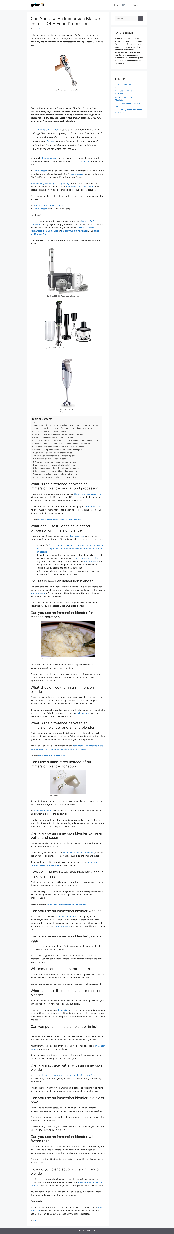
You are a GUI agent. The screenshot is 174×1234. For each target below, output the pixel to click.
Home (116, 5)
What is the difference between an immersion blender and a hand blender (66, 440)
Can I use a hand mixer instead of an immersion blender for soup (61, 443)
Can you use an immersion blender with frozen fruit (56, 474)
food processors (49, 158)
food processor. (91, 561)
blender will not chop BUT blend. (48, 205)
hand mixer (63, 1010)
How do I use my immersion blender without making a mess (60, 450)
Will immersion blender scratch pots (50, 459)
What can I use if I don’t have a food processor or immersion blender (63, 428)
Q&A (123, 5)
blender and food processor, (87, 494)
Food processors (82, 161)
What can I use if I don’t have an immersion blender (57, 462)
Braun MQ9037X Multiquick (74, 231)
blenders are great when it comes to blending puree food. (68, 1075)
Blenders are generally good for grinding (50, 183)
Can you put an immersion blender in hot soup (55, 465)
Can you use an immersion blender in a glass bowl (56, 471)
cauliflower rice (82, 713)
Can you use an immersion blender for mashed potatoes (58, 434)
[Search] (140, 18)
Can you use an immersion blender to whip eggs (55, 456)
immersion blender (47, 129)
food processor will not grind (79, 186)
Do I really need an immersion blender (50, 431)
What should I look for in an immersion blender (54, 437)
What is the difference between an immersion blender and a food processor (66, 425)
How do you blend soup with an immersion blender (57, 477)
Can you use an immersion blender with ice (53, 453)
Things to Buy (136, 5)
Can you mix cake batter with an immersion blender (57, 468)
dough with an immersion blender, (78, 852)
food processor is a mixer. (87, 558)
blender (50, 141)
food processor (40, 171)
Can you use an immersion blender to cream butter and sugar (60, 447)
